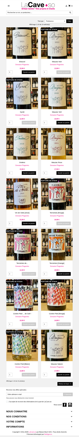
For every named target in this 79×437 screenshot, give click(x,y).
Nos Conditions (16, 416)
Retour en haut (65, 384)
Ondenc (22, 162)
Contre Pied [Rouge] (57, 314)
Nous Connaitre (16, 411)
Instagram (70, 405)
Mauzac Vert (57, 112)
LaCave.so (32, 432)
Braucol (22, 62)
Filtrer (69, 21)
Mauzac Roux (57, 162)
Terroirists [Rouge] (57, 213)
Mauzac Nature (57, 364)
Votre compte (15, 421)
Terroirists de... (22, 263)
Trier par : (41, 21)
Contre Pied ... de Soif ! (22, 314)
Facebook (65, 405)
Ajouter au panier (29, 72)
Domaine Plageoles (22, 64)
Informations (15, 426)
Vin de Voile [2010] (22, 213)
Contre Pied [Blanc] (22, 364)
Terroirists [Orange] (57, 263)
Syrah (22, 112)
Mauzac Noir (57, 62)
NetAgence (48, 434)
